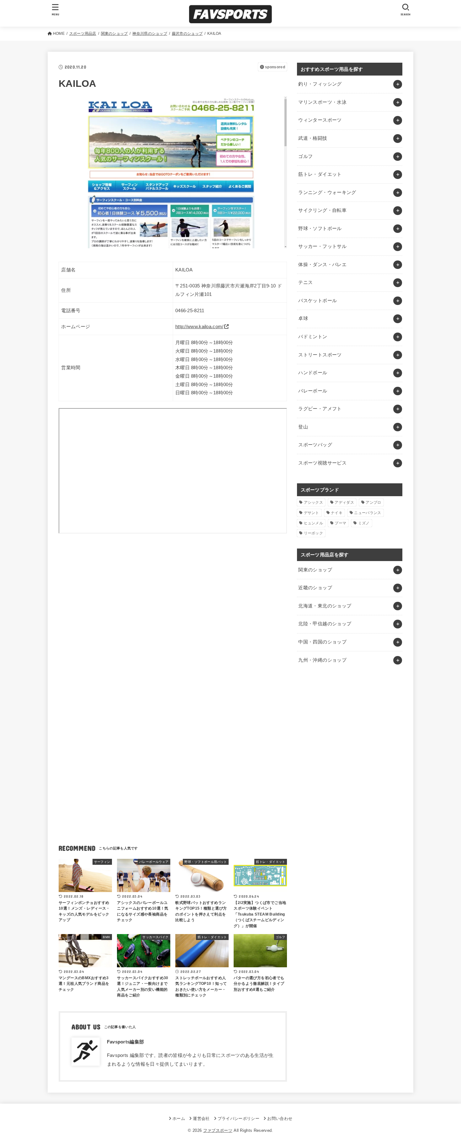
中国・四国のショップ (322, 641)
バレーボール (312, 390)
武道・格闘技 (312, 138)
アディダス (344, 502)
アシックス (313, 502)
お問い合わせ (279, 1118)
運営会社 (201, 1118)
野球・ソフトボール (320, 228)
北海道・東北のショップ (324, 605)
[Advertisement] (173, 598)
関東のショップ (315, 569)
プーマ (340, 523)
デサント (311, 513)
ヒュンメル (313, 523)
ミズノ (364, 523)
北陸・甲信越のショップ (324, 623)
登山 (303, 426)
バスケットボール (317, 300)
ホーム (178, 1118)
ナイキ (336, 513)
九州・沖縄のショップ (322, 660)
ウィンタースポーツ (320, 120)
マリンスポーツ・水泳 (322, 102)
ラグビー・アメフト (320, 408)
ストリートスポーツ (320, 354)
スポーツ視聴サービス (322, 462)
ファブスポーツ (217, 1130)
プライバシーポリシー (238, 1118)
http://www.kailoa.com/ (199, 326)
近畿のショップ (315, 587)
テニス (305, 282)
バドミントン (312, 336)
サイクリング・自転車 (322, 210)
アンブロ (373, 502)
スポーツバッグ (315, 444)
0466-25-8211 (189, 310)
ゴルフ (305, 156)
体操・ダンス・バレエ (322, 264)
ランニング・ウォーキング (327, 192)
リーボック (313, 533)
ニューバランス (367, 513)
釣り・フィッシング (320, 84)
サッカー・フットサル (322, 246)
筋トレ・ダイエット (320, 174)
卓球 (303, 318)
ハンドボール (312, 372)
